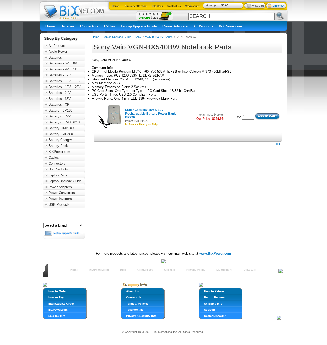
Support (209, 309)
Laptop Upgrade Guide (139, 26)
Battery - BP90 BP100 (65, 122)
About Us (132, 291)
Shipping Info (213, 303)
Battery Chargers (61, 140)
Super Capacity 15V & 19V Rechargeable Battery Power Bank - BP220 (151, 113)
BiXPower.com (230, 26)
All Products (203, 26)
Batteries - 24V (60, 93)
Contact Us (145, 269)
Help (123, 269)
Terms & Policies (137, 303)
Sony (138, 36)
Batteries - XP (59, 104)
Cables (109, 26)
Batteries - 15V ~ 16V (65, 81)
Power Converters (62, 193)
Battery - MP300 (61, 134)
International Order (61, 303)
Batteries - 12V (60, 75)
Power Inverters (60, 199)
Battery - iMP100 (61, 128)
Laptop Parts (58, 175)
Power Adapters (175, 26)
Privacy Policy (195, 269)
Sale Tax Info (56, 315)
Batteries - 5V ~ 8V (63, 63)
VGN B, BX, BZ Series (159, 36)
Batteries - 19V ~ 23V (65, 87)
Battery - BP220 (60, 116)
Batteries (67, 26)
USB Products (59, 205)
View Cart (250, 269)
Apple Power (58, 51)
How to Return (214, 291)
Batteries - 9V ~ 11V (64, 69)
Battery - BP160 (60, 110)
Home (50, 26)
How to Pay (56, 297)
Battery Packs (59, 146)
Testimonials (134, 309)
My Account (224, 269)
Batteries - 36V (60, 99)
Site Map (169, 269)
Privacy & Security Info (141, 315)
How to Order (57, 291)
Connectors (89, 26)
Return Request (214, 297)
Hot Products (58, 169)
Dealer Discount (215, 315)
